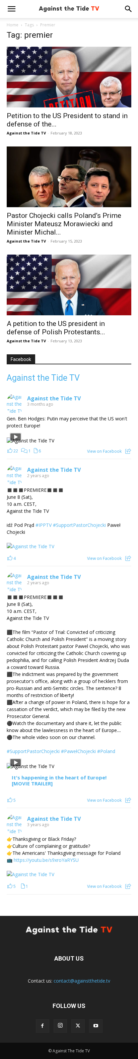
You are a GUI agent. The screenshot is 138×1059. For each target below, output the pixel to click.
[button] (11, 9)
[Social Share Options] (128, 451)
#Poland (106, 751)
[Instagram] (60, 1026)
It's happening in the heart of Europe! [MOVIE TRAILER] (59, 780)
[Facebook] (42, 1026)
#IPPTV (44, 525)
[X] (78, 1026)
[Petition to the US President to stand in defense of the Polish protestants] (69, 77)
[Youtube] (95, 1026)
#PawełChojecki (78, 751)
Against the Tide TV (26, 132)
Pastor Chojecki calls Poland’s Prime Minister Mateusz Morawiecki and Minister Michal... (64, 224)
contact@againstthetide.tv (82, 981)
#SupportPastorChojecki (79, 525)
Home (12, 25)
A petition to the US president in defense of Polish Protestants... (56, 328)
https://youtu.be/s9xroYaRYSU (46, 860)
